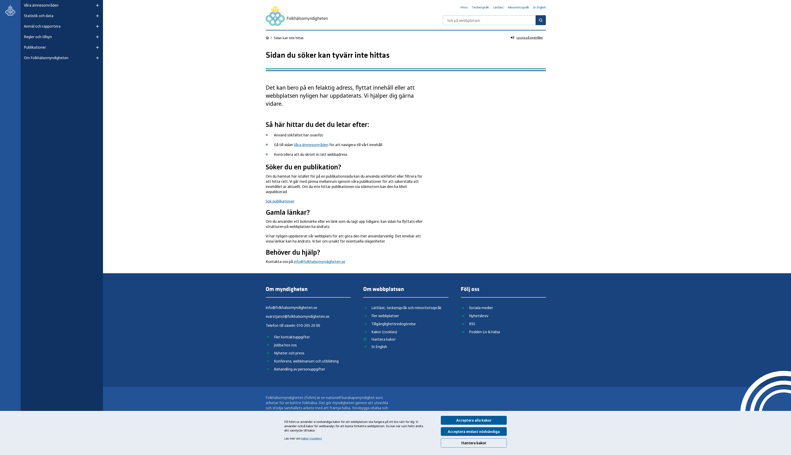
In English (539, 7)
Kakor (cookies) (384, 331)
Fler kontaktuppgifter (292, 336)
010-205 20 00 (308, 325)
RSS (472, 323)
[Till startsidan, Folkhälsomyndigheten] (10, 10)
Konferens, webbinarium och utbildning (306, 361)
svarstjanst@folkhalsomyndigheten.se (297, 316)
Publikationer (35, 47)
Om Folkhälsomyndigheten (46, 57)
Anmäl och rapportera (42, 26)
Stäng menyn (35, 70)
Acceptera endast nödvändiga (474, 431)
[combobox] (494, 20)
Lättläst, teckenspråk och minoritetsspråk (406, 307)
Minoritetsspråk (518, 7)
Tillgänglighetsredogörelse (393, 323)
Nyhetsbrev (478, 315)
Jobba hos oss (285, 344)
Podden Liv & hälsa (484, 331)
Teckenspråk (480, 7)
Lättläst (498, 7)
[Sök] (541, 20)
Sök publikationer (280, 201)
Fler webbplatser (385, 315)
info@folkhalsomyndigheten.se (319, 261)
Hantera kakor (473, 442)
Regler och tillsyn (38, 36)
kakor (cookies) (311, 438)
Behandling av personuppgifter (299, 369)
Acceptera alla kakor (473, 420)
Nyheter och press (289, 353)
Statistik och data (38, 15)
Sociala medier (481, 307)
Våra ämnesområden (41, 5)
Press (464, 7)
